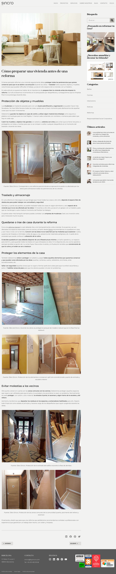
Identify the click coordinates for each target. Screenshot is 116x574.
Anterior (8, 543)
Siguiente (73, 543)
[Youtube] (66, 559)
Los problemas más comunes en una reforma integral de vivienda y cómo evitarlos (103, 134)
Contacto (103, 3)
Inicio (56, 3)
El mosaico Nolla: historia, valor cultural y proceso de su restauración (103, 173)
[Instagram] (50, 559)
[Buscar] (112, 20)
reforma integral (14, 227)
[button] (66, 536)
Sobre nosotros (86, 3)
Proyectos (64, 3)
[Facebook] (58, 559)
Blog (96, 3)
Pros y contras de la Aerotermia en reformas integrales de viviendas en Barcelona (103, 150)
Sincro (50, 229)
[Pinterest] (62, 559)
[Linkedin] (54, 559)
